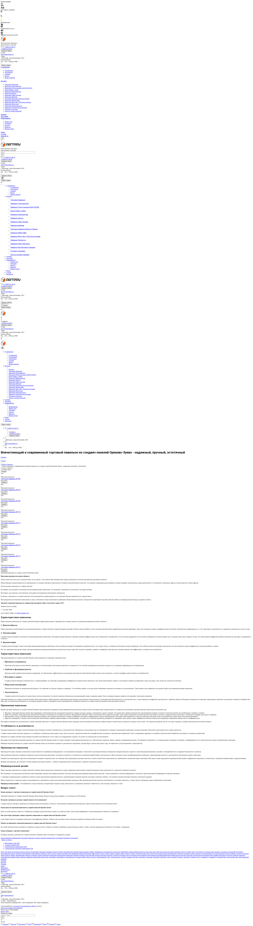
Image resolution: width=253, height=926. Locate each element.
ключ (69, 853)
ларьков (117, 853)
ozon (5, 852)
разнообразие (5, 857)
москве (165, 853)
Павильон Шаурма (11, 97)
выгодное (149, 852)
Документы (9, 72)
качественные (36, 853)
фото (225, 857)
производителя (198, 855)
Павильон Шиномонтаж (13, 91)
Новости (8, 127)
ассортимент (35, 852)
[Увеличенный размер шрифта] (2, 8)
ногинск (239, 853)
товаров (129, 857)
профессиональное (219, 855)
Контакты (4, 136)
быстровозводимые (76, 852)
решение (23, 857)
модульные (159, 853)
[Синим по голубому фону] (1, 16)
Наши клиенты (10, 78)
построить (134, 855)
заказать (217, 852)
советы (88, 857)
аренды (27, 852)
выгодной (156, 852)
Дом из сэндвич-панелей (13, 111)
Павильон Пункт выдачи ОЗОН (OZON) (18, 88)
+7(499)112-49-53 (9, 47)
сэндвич (37, 838)
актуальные (16, 852)
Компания (4, 868)
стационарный (101, 857)
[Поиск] (2, 138)
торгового (142, 857)
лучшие (132, 853)
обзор (3, 855)
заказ (212, 852)
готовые (188, 852)
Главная (3, 861)
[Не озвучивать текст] (2, 33)
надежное (179, 853)
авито (10, 852)
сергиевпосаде (71, 857)
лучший (138, 853)
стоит (108, 857)
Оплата (7, 125)
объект (13, 855)
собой (83, 857)
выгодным (170, 852)
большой (67, 852)
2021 (2, 852)
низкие (227, 853)
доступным (207, 852)
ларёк (122, 853)
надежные (186, 853)
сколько (78, 857)
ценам (232, 857)
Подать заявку (6, 65)
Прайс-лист (9, 122)
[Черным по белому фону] (1, 12)
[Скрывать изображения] (2, 27)
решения (29, 857)
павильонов (61, 855)
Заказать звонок (6, 51)
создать (93, 857)
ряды (46, 857)
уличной (174, 857)
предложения (152, 855)
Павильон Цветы (10, 93)
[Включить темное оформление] (2, 178)
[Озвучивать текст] (2, 31)
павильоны (69, 855)
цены (240, 857)
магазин (143, 853)
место (153, 853)
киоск (49, 853)
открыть (28, 855)
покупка (97, 855)
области (7, 855)
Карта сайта (5, 911)
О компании (5, 67)
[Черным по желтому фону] (1, 18)
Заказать (4, 482)
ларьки (112, 853)
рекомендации (15, 857)
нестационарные (207, 853)
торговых (163, 857)
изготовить (239, 852)
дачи (193, 852)
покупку (110, 855)
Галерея (7, 74)
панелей (43, 838)
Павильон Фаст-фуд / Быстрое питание (18, 102)
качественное (26, 853)
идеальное (223, 852)
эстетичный (74, 838)
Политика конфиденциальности (11, 908)
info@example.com (23, 613)
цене (236, 857)
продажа (183, 855)
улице (169, 857)
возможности (99, 852)
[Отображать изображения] (2, 24)
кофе (93, 853)
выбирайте (124, 852)
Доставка (4, 116)
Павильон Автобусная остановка (16, 107)
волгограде (117, 852)
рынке (42, 857)
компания (82, 853)
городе (183, 852)
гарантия (177, 852)
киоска (54, 853)
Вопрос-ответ (9, 129)
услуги (198, 857)
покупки (104, 855)
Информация (5, 118)
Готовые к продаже (11, 109)
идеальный (231, 852)
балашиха (42, 852)
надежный (59, 838)
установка (219, 857)
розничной (36, 857)
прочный (66, 838)
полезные (122, 855)
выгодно (142, 852)
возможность (108, 852)
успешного (204, 857)
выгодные (163, 852)
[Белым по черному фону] (1, 14)
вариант (86, 852)
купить (102, 853)
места (149, 853)
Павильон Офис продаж (13, 95)
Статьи (3, 134)
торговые (149, 857)
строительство (115, 857)
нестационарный (219, 853)
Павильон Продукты (12, 104)
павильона (53, 855)
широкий (246, 857)
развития (242, 855)
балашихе (49, 852)
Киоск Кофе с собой (11, 90)
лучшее (126, 853)
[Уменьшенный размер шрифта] (2, 3)
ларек (107, 853)
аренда (22, 852)
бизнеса (60, 852)
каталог (13, 853)
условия (192, 857)
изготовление (5, 853)
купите (97, 853)
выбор (131, 852)
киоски (59, 853)
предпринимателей (163, 855)
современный (16, 838)
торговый (24, 838)
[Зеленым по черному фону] (1, 21)
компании (75, 853)
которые (88, 853)
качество (44, 853)
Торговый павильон (11, 84)
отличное (34, 855)
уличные (180, 857)
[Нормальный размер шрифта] (2, 5)
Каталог (4, 81)
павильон (31, 838)
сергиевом (52, 857)
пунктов (229, 855)
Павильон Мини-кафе (12, 100)
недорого (198, 853)
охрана (40, 855)
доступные (198, 852)
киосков (64, 853)
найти (193, 853)
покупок (116, 855)
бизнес (55, 852)
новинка (233, 853)
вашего (91, 852)
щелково (4, 859)
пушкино (235, 855)
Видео (7, 76)
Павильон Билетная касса (13, 106)
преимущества (175, 855)
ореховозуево (51, 838)
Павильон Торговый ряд (13, 86)
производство (208, 855)
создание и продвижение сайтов (24, 906)
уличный (186, 857)
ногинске (245, 853)
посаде (128, 855)
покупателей (90, 855)
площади (82, 855)
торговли (135, 857)
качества (19, 853)
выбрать (136, 852)
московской (172, 853)
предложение (142, 855)
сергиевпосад (60, 857)
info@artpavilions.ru (7, 54)
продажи (190, 855)
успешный (212, 857)
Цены (3, 132)
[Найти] (2, 154)
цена (228, 857)
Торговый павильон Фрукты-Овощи (17, 99)
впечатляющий (6, 838)
